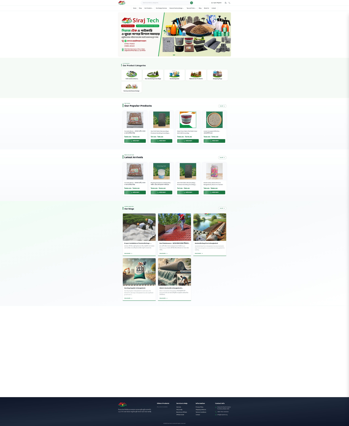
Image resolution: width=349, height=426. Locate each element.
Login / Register (217, 3)
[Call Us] (229, 2)
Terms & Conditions (201, 412)
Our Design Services (161, 8)
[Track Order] (225, 3)
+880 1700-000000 (223, 412)
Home (134, 8)
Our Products (148, 8)
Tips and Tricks (191, 8)
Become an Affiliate (181, 412)
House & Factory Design (176, 8)
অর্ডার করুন (136, 145)
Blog (200, 8)
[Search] (191, 2)
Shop (140, 8)
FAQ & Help (179, 410)
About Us (206, 8)
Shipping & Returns (201, 410)
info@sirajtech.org (222, 415)
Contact (214, 8)
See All (221, 110)
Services (178, 407)
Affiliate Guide (180, 415)
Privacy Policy (199, 407)
